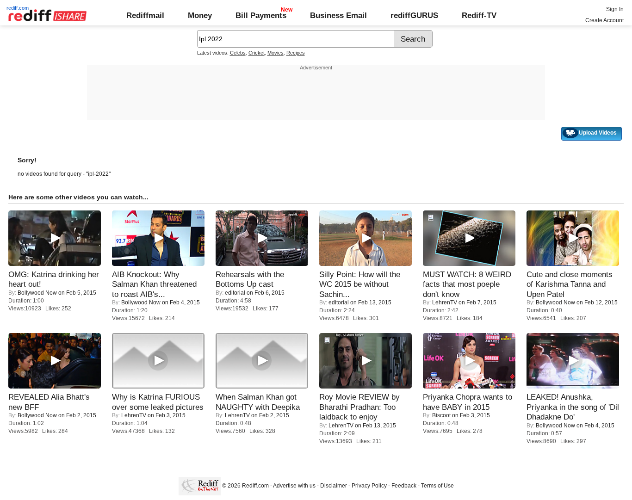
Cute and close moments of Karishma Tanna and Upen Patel (570, 284)
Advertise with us (294, 485)
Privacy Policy (369, 485)
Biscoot (441, 415)
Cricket (256, 53)
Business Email (338, 15)
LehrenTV (444, 302)
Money (200, 15)
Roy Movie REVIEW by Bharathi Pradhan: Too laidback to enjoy (359, 407)
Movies (275, 53)
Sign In (615, 9)
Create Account (604, 20)
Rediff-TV (479, 15)
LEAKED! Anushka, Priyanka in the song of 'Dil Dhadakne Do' (573, 407)
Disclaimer (333, 485)
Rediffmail (145, 15)
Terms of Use (437, 485)
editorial (235, 293)
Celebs (238, 53)
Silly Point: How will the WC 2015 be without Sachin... (359, 284)
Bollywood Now (37, 293)
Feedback (403, 485)
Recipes (295, 53)
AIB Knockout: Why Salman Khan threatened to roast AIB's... (154, 284)
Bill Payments (260, 15)
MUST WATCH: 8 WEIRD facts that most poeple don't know (467, 284)
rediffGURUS (414, 15)
